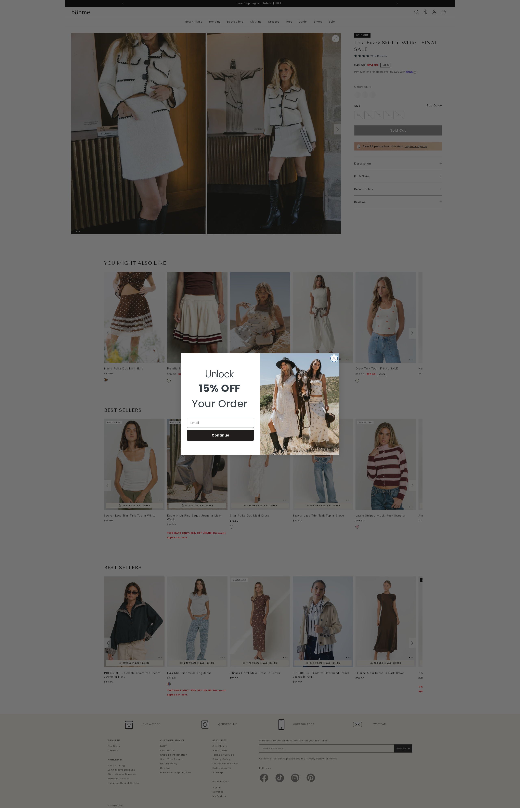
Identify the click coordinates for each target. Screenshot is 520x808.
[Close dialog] (334, 358)
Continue (220, 435)
